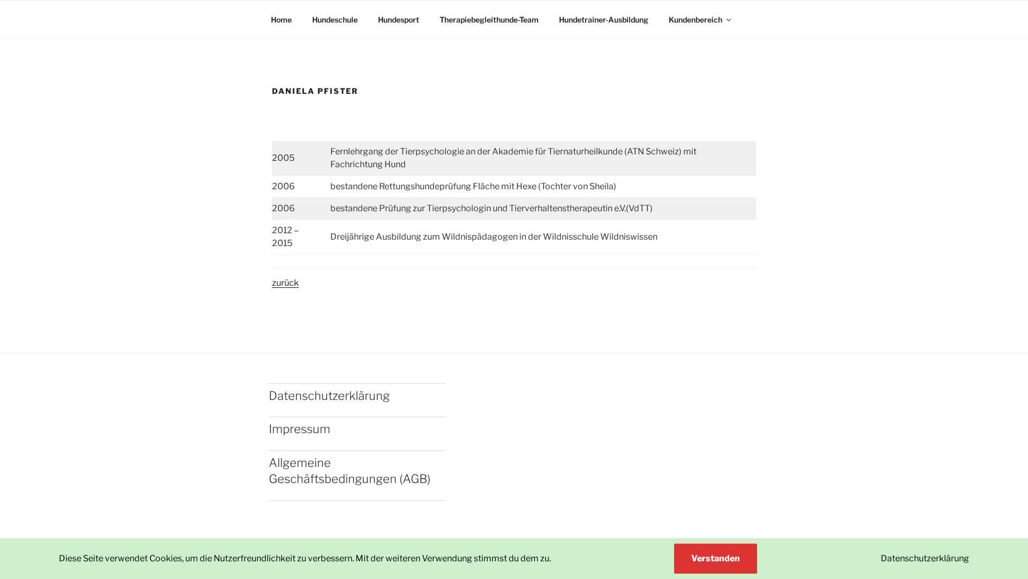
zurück (285, 283)
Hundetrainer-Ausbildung (603, 19)
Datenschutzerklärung (925, 558)
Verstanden (715, 558)
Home (281, 19)
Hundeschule (335, 19)
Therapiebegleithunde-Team (489, 19)
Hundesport (398, 19)
